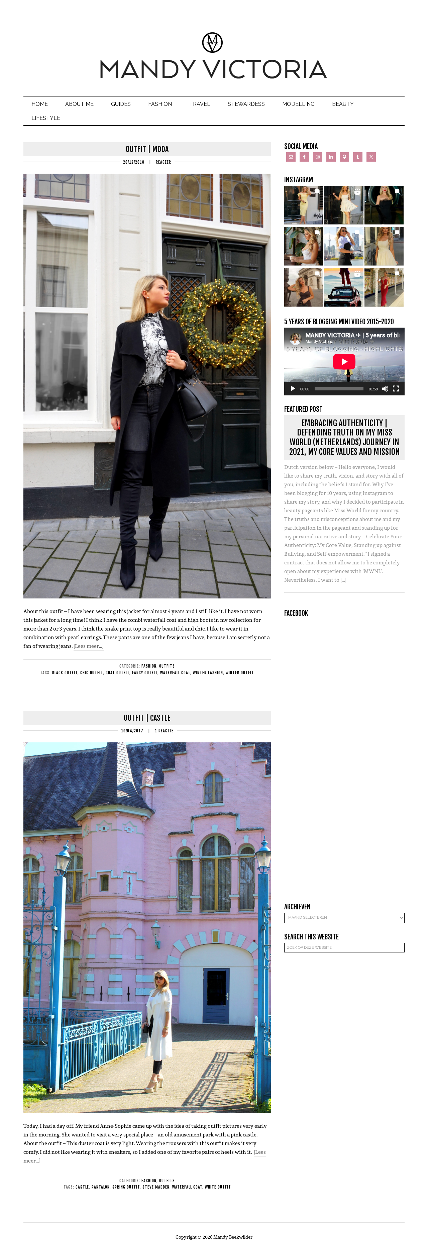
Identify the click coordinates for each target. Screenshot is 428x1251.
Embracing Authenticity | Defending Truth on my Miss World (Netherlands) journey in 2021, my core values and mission (344, 437)
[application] (344, 361)
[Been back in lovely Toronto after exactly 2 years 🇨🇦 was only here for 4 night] (343, 246)
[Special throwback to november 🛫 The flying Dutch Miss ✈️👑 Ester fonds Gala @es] (384, 205)
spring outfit (126, 1187)
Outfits (167, 666)
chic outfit (91, 672)
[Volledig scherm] (396, 388)
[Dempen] (385, 388)
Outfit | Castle (147, 717)
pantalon (101, 1187)
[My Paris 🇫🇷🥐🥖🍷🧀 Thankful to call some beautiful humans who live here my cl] (303, 287)
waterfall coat (175, 672)
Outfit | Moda (147, 149)
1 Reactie (164, 730)
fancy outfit (144, 672)
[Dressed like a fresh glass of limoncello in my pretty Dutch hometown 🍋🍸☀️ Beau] (303, 205)
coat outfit (117, 672)
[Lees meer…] (89, 646)
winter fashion (208, 672)
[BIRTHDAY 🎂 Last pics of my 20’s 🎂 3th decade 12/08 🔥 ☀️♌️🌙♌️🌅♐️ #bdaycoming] (384, 246)
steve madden (156, 1187)
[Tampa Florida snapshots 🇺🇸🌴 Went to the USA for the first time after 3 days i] (384, 287)
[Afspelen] (293, 388)
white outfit (218, 1187)
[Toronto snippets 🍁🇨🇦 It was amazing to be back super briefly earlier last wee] (303, 246)
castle (82, 1187)
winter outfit (240, 672)
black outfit (65, 672)
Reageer (163, 162)
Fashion (148, 666)
